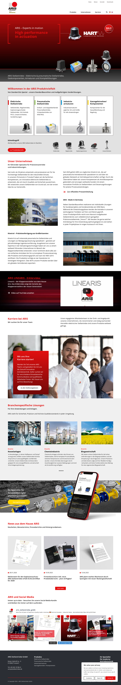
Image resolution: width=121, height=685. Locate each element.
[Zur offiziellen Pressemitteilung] (64, 192)
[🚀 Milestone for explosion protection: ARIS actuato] (47, 628)
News (89, 2)
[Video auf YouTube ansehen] (9, 293)
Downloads (110, 2)
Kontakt (102, 2)
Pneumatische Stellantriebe (42, 661)
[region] (99, 672)
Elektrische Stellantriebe (41, 659)
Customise (89, 678)
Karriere (98, 12)
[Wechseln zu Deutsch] (110, 12)
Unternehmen (86, 12)
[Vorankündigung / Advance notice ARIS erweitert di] (74, 628)
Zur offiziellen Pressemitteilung (80, 192)
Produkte (73, 12)
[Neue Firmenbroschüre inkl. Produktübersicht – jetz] (100, 628)
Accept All (110, 678)
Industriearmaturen (40, 663)
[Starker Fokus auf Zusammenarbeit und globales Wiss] (21, 628)
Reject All (99, 678)
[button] (106, 12)
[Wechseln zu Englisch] (112, 12)
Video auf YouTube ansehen (22, 293)
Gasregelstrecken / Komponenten (44, 665)
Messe (95, 2)
